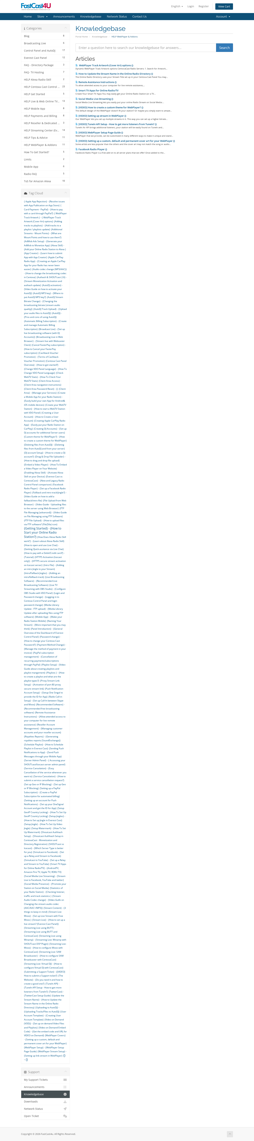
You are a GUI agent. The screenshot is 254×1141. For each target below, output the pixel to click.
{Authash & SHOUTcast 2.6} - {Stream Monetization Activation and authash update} (45, 281)
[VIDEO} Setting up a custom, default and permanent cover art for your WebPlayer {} (126, 141)
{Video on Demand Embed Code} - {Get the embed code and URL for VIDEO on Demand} (45, 1031)
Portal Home (81, 36)
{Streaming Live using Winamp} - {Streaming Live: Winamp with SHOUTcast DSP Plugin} (45, 939)
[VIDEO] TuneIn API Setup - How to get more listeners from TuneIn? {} (117, 124)
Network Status (117, 16)
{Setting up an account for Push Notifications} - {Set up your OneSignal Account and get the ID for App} (44, 804)
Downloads (31, 1101)
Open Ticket (31, 1116)
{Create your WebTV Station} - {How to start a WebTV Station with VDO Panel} (45, 408)
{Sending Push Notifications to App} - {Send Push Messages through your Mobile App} (44, 752)
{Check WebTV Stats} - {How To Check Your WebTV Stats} (43, 376)
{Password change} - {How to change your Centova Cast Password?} (42, 640)
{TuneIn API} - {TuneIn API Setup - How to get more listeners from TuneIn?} (43, 987)
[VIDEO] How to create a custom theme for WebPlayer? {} (110, 107)
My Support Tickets (36, 1079)
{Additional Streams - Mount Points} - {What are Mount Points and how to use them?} (43, 233)
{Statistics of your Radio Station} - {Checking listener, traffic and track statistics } (44, 892)
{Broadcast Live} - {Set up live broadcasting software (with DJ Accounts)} (44, 333)
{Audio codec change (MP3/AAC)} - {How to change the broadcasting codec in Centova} (45, 273)
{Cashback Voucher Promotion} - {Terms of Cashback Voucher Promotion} (41, 357)
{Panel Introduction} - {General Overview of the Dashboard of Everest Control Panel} (43, 632)
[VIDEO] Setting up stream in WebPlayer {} (102, 115)
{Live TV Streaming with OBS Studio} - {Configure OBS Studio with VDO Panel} (45, 589)
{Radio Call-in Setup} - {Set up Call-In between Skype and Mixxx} (43, 700)
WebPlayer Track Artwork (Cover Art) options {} (105, 65)
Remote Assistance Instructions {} (97, 82)
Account (222, 16)
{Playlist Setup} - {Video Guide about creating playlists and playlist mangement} (44, 668)
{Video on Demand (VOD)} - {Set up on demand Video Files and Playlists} (44, 1023)
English (176, 6)
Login (190, 6)
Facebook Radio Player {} (92, 149)
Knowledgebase (90, 16)
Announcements (64, 16)
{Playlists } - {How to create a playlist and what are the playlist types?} (44, 676)
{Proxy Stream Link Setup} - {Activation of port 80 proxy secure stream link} (42, 684)
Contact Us (139, 16)
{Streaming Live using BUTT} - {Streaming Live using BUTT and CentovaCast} (40, 931)
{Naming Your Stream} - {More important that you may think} (45, 625)
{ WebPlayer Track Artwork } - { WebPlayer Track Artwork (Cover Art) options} (45, 217)
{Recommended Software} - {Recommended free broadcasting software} (44, 708)
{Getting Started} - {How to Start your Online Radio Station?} (42, 532)
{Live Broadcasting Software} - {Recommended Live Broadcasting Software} (44, 581)
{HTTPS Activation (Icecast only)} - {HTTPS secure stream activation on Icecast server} (45, 561)
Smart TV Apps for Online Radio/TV (98, 90)
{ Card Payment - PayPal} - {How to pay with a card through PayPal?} (43, 209)
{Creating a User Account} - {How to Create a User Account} (41, 416)
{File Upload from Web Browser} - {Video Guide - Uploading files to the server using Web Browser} (45, 504)
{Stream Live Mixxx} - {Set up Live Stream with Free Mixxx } (43, 915)
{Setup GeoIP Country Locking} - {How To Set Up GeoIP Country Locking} (45, 812)
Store (41, 16)
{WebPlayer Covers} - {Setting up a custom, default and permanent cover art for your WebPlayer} (45, 1039)
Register (204, 6)
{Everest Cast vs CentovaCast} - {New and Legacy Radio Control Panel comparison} (44, 480)
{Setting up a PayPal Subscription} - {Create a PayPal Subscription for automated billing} (42, 792)
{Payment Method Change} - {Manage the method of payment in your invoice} (45, 648)
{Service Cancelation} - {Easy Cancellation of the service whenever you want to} (45, 772)
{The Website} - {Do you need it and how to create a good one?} (43, 979)
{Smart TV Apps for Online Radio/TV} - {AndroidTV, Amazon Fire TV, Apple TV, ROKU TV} (45, 868)
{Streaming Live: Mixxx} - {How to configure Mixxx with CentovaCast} (45, 947)
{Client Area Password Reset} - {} (41, 388)
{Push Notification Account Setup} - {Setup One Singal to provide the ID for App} (43, 692)
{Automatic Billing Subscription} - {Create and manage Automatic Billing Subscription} (45, 325)
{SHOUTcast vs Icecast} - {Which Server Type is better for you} (44, 848)
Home (28, 16)
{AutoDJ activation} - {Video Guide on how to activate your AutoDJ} (43, 289)
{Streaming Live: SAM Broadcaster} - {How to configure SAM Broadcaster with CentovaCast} (44, 955)
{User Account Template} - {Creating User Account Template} (45, 1015)
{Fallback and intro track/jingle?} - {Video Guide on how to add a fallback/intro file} (45, 496)
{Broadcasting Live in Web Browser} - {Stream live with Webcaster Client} (44, 341)
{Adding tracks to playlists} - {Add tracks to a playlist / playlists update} (43, 225)
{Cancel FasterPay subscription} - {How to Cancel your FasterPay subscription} (45, 349)
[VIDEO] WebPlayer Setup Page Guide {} (100, 132)
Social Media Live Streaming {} (95, 98)
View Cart (224, 6)
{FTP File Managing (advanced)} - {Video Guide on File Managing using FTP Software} (45, 512)
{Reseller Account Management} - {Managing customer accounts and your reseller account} (43, 728)
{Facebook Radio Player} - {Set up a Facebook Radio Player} (45, 488)
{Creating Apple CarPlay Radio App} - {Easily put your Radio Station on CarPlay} (44, 424)
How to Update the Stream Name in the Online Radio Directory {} (115, 73)
